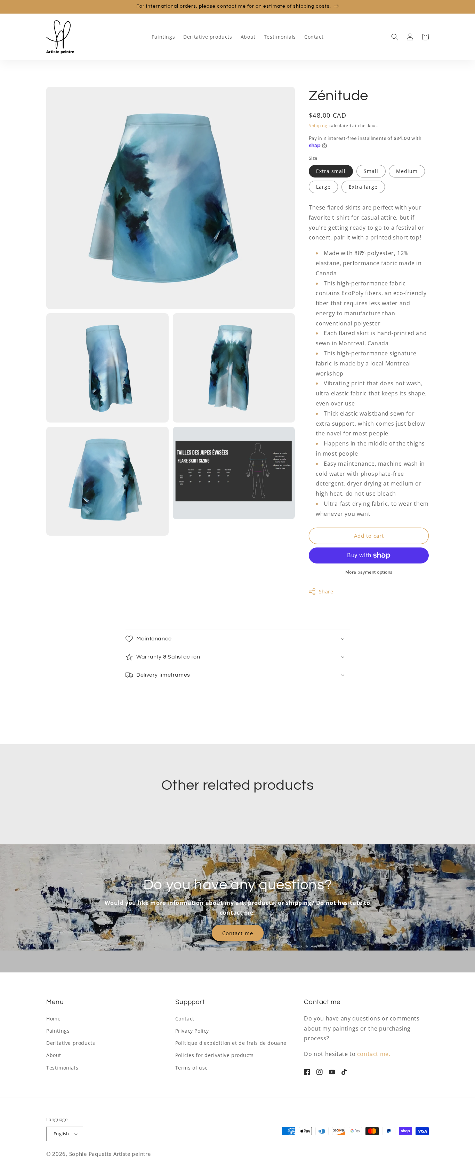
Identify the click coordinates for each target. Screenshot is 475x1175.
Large (323, 186)
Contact (184, 1018)
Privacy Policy (192, 1030)
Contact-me (237, 933)
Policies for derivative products (214, 1055)
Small (371, 171)
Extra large (363, 186)
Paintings (58, 1030)
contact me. (374, 1054)
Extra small (331, 171)
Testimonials (62, 1067)
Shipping (318, 125)
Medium (407, 171)
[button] (394, 37)
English (61, 1133)
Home (53, 1018)
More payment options (369, 572)
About (53, 1055)
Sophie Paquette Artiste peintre (110, 1153)
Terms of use (191, 1067)
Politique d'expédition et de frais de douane (231, 1043)
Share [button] (326, 591)
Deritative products (70, 1043)
